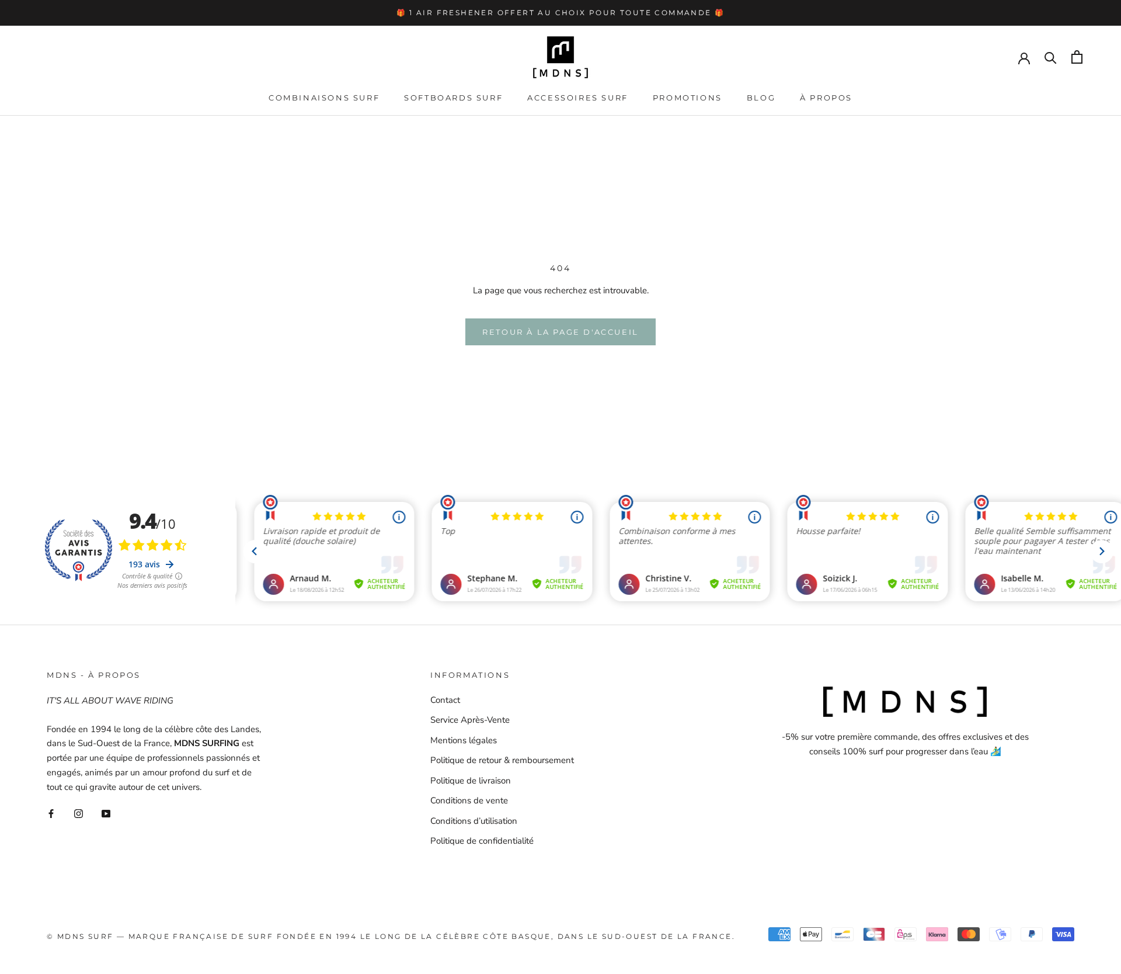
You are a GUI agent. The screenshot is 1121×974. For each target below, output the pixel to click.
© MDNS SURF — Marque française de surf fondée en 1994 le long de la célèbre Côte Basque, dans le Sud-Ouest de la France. (391, 936)
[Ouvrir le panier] (1076, 57)
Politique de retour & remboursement (502, 760)
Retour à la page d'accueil (560, 332)
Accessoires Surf (577, 97)
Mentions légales (463, 740)
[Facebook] (51, 813)
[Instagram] (78, 813)
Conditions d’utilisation (473, 821)
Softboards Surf (453, 97)
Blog (761, 97)
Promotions (687, 97)
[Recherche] (1051, 57)
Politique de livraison (470, 780)
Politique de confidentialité (482, 841)
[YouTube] (106, 813)
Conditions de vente (469, 800)
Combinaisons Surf (324, 97)
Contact (445, 700)
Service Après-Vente (470, 720)
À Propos (826, 97)
